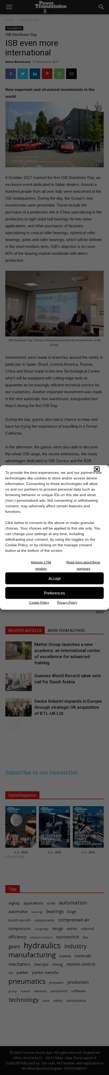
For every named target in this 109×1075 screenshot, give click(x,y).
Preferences (54, 593)
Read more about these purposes (83, 566)
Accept (54, 578)
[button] (96, 469)
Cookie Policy (39, 603)
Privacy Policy (67, 603)
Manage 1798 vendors (41, 566)
